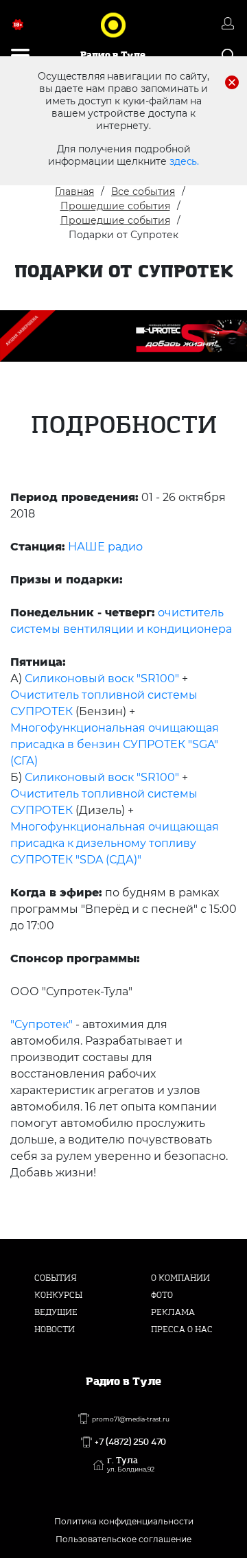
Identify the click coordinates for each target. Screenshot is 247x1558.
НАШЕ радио (105, 546)
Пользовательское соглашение (123, 1539)
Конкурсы (58, 1295)
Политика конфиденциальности (123, 1521)
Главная (74, 191)
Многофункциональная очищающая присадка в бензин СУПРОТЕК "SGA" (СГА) (114, 744)
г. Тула (130, 1464)
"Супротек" (41, 1024)
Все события (143, 191)
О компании (180, 1277)
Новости (54, 1329)
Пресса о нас (182, 1329)
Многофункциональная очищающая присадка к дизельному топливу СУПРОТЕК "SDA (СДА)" (114, 843)
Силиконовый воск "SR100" (102, 678)
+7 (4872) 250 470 (130, 1442)
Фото (162, 1295)
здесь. (184, 161)
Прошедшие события (115, 206)
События (55, 1277)
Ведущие (56, 1312)
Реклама (173, 1312)
